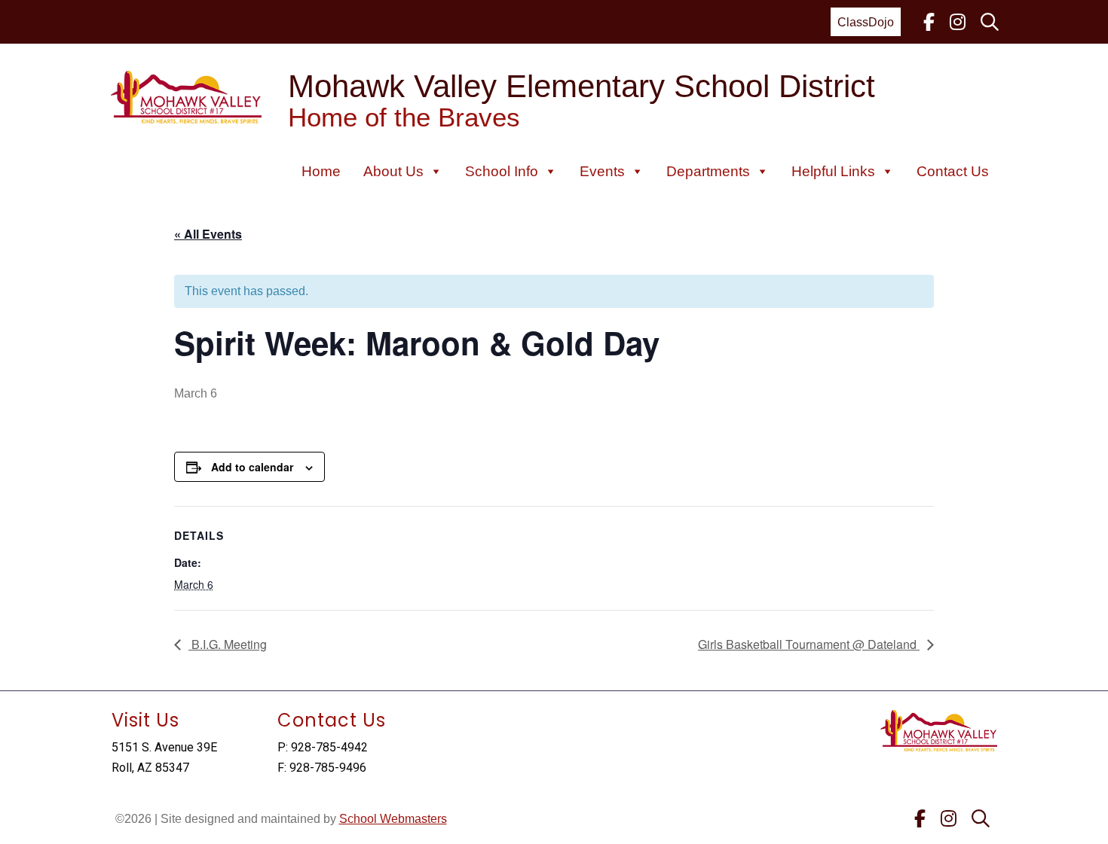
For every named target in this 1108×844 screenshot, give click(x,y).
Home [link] (321, 171)
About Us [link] (393, 171)
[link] (929, 22)
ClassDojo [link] (865, 22)
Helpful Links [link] (833, 171)
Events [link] (602, 171)
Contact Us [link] (953, 171)
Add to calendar (252, 466)
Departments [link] (708, 171)
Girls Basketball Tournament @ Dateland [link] (809, 644)
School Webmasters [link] (393, 818)
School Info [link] (501, 171)
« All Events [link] (208, 233)
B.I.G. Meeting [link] (227, 644)
